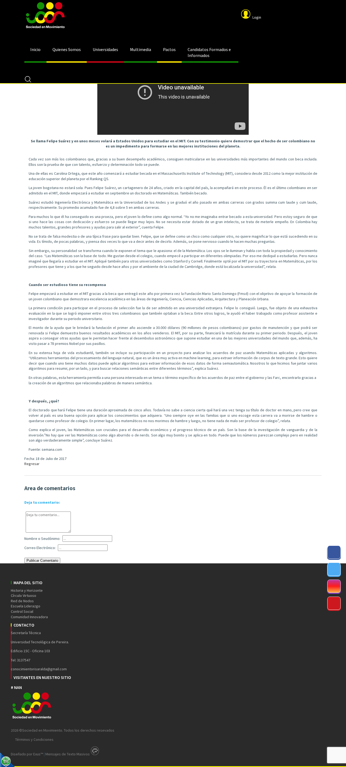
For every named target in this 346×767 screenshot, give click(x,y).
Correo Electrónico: (40, 547)
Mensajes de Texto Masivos (67, 754)
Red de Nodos (22, 600)
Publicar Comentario (42, 561)
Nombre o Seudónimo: (42, 538)
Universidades (105, 49)
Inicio (35, 49)
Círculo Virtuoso (23, 595)
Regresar (31, 463)
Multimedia (140, 49)
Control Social (22, 611)
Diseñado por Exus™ (27, 754)
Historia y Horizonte (27, 590)
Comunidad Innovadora (29, 616)
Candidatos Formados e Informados (209, 52)
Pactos (169, 49)
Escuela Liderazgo (25, 606)
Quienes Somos (66, 49)
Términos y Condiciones (34, 739)
